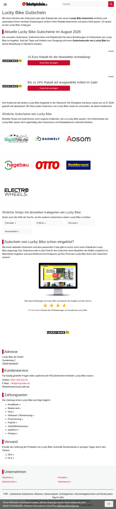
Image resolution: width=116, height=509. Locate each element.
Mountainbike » (12, 231)
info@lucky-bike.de (20, 383)
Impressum (63, 481)
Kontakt (62, 477)
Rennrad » (73, 223)
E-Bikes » (41, 223)
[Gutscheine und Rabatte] (35, 4)
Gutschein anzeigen (49, 63)
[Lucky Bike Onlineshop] (58, 279)
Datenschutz (8, 481)
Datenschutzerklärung (68, 506)
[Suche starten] (111, 4)
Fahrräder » (10, 223)
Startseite (7, 477)
